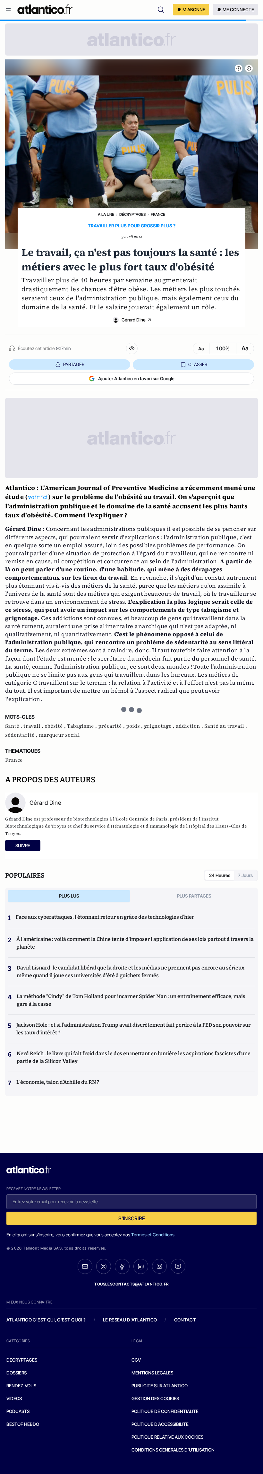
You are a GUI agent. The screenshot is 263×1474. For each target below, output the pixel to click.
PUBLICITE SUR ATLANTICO (160, 1385)
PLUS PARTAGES (194, 896)
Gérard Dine (134, 319)
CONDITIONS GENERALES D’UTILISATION (173, 1449)
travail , (34, 726)
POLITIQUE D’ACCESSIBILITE (160, 1424)
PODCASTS (18, 1411)
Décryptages (132, 214)
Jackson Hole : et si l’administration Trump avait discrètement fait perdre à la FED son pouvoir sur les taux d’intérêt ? (133, 1029)
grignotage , (160, 726)
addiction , (190, 726)
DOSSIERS (16, 1372)
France (158, 214)
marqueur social (59, 735)
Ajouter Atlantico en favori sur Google (136, 378)
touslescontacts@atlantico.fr (131, 1284)
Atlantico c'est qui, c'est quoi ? (46, 1319)
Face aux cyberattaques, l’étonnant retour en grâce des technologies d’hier (105, 917)
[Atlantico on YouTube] (178, 1266)
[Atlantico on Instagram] (159, 1266)
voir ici (38, 497)
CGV (136, 1360)
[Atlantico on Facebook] (122, 1266)
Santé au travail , (225, 726)
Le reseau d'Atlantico (130, 1319)
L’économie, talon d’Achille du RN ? (57, 1082)
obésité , (56, 726)
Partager (73, 364)
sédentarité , (22, 735)
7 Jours (245, 875)
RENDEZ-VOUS (21, 1385)
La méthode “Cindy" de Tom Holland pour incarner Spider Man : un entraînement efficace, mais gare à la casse (131, 1000)
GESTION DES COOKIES (155, 1398)
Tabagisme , (82, 726)
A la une (106, 214)
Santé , (14, 726)
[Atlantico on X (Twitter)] (103, 1266)
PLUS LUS (69, 896)
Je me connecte (235, 9)
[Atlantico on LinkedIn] (140, 1266)
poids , (135, 726)
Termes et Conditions (152, 1234)
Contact (185, 1319)
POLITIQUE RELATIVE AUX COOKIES (167, 1437)
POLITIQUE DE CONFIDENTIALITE (165, 1411)
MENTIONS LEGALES (152, 1372)
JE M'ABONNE (191, 9)
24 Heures (219, 875)
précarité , (112, 726)
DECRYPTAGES (21, 1360)
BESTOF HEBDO (22, 1424)
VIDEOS (14, 1398)
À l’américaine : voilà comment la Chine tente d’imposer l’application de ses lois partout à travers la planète (135, 943)
